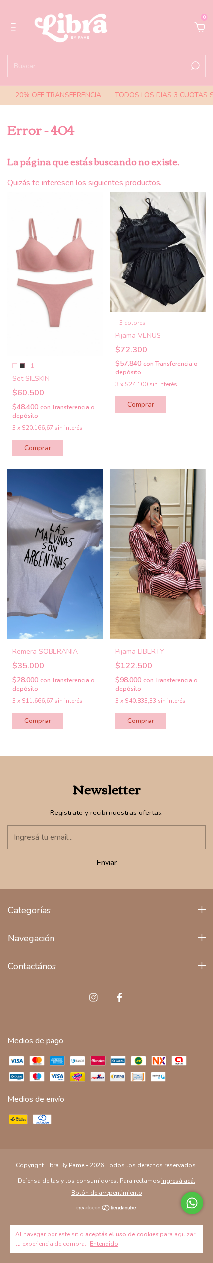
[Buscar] (194, 65)
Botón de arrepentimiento (106, 1193)
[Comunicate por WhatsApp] (192, 1203)
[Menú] (15, 27)
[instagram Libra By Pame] (93, 997)
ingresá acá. (178, 1181)
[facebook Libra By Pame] (119, 997)
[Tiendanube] (107, 1208)
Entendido (104, 1244)
